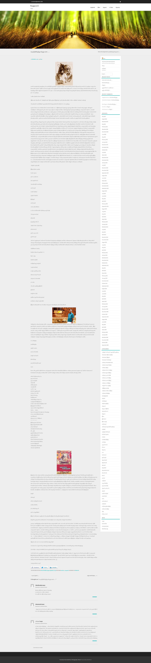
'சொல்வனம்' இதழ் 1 (106, 357)
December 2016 (105, 168)
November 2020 (105, 131)
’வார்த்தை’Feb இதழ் (106, 393)
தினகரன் (104, 465)
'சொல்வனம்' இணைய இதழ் (107, 354)
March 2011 (104, 273)
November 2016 (105, 170)
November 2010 (105, 281)
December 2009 (105, 309)
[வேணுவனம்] (75, 47)
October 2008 (104, 342)
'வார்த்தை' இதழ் (105, 367)
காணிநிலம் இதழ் (105, 439)
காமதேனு (104, 442)
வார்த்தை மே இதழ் (105, 509)
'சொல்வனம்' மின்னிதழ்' (106, 360)
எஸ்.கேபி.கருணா (105, 434)
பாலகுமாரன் (67, 570)
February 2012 (105, 252)
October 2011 (104, 263)
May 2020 (104, 137)
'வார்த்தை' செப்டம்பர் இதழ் (107, 370)
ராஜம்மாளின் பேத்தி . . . (92, 575)
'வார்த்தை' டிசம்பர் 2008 (106, 375)
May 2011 (104, 268)
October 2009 (104, 314)
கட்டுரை (111, 7)
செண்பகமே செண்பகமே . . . (107, 80)
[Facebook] (120, 2)
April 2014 (104, 216)
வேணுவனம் (34, 6)
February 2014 (105, 221)
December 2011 (105, 257)
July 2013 (104, 229)
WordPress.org (105, 528)
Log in (103, 521)
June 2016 (104, 178)
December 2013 (105, 227)
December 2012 (105, 237)
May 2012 (104, 247)
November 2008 (105, 340)
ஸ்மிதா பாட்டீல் (104, 514)
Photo (103, 65)
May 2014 (104, 214)
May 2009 (104, 324)
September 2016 (105, 173)
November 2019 (105, 147)
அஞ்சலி (103, 398)
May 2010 (104, 296)
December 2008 (105, 337)
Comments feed (105, 526)
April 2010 (104, 299)
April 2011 (104, 270)
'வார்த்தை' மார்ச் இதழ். (106, 383)
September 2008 (105, 345)
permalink (77, 570)
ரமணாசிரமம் (104, 496)
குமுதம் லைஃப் (105, 444)
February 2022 (105, 126)
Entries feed (104, 523)
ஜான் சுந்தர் (104, 457)
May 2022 (104, 124)
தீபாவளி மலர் (104, 473)
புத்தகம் (103, 491)
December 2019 (105, 144)
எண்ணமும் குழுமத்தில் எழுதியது (108, 426)
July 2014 (104, 211)
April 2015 (104, 201)
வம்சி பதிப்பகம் (105, 501)
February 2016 (105, 183)
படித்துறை (104, 480)
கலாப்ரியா (62, 570)
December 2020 (105, 129)
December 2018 (105, 157)
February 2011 (105, 275)
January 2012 (104, 255)
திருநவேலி (93, 7)
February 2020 (105, 139)
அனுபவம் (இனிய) (105, 408)
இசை (99, 7)
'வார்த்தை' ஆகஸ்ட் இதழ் (106, 365)
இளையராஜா (104, 421)
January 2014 (104, 224)
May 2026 (104, 116)
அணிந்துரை (104, 401)
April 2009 (104, 327)
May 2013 (104, 232)
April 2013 (104, 234)
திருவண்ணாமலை (105, 470)
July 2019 (104, 152)
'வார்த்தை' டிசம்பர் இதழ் (106, 377)
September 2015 (105, 188)
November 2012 (105, 239)
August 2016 (104, 175)
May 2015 (104, 198)
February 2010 (105, 304)
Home (99, 51)
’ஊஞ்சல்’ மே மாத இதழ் (106, 385)
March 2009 (104, 329)
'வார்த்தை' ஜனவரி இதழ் (106, 372)
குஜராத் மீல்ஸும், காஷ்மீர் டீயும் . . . (108, 87)
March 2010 (104, 301)
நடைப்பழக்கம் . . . (35, 575)
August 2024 (104, 119)
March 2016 (104, 180)
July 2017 (104, 165)
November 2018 (105, 160)
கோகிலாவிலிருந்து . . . (106, 82)
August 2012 (104, 242)
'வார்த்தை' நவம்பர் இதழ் (106, 380)
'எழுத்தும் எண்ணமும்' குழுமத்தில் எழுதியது (110, 352)
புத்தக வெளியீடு (105, 485)
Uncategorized (104, 51)
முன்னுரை (104, 68)
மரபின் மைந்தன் (105, 493)
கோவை (103, 447)
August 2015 (104, 191)
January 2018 (104, 162)
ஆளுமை (105, 7)
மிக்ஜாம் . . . (104, 85)
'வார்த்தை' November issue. (107, 362)
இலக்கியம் (52, 570)
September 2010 (105, 286)
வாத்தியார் (104, 503)
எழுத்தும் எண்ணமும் (106, 431)
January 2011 (104, 278)
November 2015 (105, 185)
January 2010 (104, 306)
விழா (55, 570)
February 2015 (105, 203)
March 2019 (104, 155)
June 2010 (104, 293)
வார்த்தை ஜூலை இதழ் (106, 506)
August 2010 (104, 288)
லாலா (103, 498)
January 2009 (104, 334)
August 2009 (104, 319)
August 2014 (104, 209)
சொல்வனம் (104, 455)
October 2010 (104, 283)
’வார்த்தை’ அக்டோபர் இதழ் (107, 390)
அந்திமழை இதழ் (105, 403)
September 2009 (105, 316)
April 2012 (104, 250)
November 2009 (105, 311)
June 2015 (104, 196)
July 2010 (104, 291)
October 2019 (104, 150)
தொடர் (103, 475)
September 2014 (105, 206)
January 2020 (104, 142)
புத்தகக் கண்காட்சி (105, 488)
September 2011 (105, 265)
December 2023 (105, 121)
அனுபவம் (48, 570)
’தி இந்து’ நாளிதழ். (105, 388)
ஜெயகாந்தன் (104, 460)
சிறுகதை (118, 7)
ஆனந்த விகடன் (105, 411)
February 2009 (105, 332)
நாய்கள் (103, 478)
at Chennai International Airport (108, 61)
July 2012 (104, 245)
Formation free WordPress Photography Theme (70, 659)
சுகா (41, 59)
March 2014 (104, 219)
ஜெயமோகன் (104, 462)
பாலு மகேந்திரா (105, 483)
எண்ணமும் (104, 424)
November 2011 (105, 260)
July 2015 (104, 193)
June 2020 (104, 134)
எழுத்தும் (103, 429)
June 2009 (104, 322)
